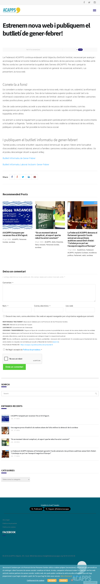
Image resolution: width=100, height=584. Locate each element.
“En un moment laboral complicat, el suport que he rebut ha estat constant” (48, 235)
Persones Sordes (52, 245)
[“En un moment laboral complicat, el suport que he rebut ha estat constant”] (50, 216)
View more (76, 576)
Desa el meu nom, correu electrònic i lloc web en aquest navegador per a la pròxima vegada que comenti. (50, 316)
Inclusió (42, 245)
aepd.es (55, 342)
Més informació (66, 576)
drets (54, 242)
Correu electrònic (42, 306)
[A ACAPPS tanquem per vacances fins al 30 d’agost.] (17, 216)
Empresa (59, 242)
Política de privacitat (10, 523)
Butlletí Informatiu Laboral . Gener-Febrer (26, 164)
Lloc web (69, 306)
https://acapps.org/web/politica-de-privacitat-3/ (36, 345)
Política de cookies (9, 527)
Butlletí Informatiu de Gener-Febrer (19, 158)
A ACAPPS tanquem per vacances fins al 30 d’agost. (15, 234)
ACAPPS (15, 239)
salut (84, 255)
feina (37, 245)
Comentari (8, 283)
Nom (5, 306)
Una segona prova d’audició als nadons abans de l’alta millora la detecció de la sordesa (44, 427)
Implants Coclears (81, 253)
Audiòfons (81, 250)
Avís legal (6, 520)
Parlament (77, 255)
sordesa (12, 242)
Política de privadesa (32, 350)
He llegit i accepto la (24, 350)
